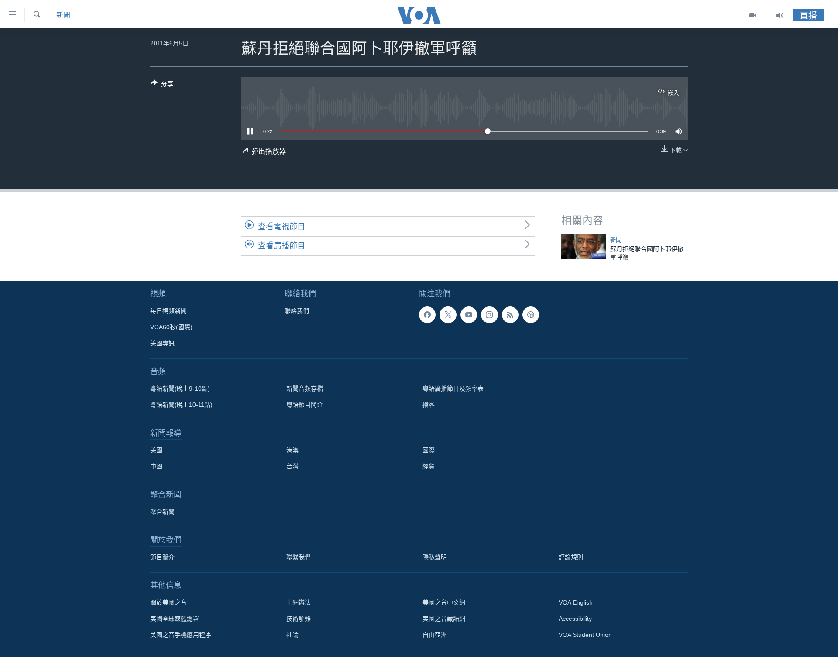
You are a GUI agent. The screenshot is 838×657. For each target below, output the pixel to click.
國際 (428, 450)
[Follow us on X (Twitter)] (448, 314)
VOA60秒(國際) (171, 326)
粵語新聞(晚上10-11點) (181, 404)
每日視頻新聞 (168, 310)
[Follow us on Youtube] (468, 314)
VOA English (576, 602)
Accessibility (575, 618)
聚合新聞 (162, 511)
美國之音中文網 (443, 602)
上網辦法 (298, 602)
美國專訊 (162, 343)
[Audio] (779, 15)
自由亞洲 (434, 634)
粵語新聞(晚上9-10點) (180, 388)
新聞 (63, 15)
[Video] (753, 15)
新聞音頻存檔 (304, 388)
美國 (156, 450)
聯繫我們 (298, 557)
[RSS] (510, 314)
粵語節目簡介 (304, 404)
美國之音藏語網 (443, 618)
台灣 (292, 466)
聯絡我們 (297, 310)
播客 (428, 404)
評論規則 (571, 557)
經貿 (428, 466)
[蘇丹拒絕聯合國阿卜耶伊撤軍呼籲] (583, 246)
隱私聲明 (434, 557)
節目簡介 (162, 557)
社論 (292, 634)
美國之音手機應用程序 (180, 634)
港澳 (292, 450)
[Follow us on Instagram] (489, 314)
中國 (156, 466)
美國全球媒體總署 (174, 618)
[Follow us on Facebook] (427, 314)
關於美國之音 (168, 602)
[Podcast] (530, 314)
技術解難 (298, 618)
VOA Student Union (585, 634)
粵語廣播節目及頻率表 (453, 388)
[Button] (162, 85)
